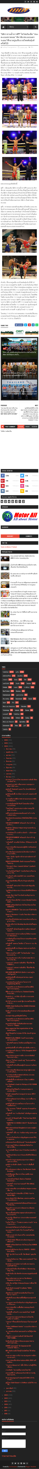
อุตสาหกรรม (19, 695)
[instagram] (34, 1)
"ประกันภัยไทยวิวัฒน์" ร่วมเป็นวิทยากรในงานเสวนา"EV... (21, 872)
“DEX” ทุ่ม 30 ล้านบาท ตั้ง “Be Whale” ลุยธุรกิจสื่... (21, 1255)
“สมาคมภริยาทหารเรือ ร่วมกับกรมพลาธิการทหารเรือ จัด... (20, 959)
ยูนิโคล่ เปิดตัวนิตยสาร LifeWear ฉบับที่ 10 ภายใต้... (21, 1383)
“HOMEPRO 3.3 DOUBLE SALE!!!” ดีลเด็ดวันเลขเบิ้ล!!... (21, 1124)
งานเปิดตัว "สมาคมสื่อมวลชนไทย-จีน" (18, 1370)
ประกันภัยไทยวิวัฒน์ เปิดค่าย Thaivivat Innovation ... (18, 1180)
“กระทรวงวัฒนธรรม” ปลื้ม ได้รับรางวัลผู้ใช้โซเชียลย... (21, 1366)
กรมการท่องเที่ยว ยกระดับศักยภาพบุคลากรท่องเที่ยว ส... (21, 1189)
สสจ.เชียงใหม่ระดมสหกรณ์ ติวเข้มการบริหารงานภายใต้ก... (21, 853)
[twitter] (28, 1)
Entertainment (6, 695)
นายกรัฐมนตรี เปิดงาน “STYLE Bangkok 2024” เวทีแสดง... (21, 1051)
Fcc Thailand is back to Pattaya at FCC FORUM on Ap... (21, 1085)
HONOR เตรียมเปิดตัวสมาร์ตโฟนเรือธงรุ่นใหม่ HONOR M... (21, 906)
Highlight (10, 536)
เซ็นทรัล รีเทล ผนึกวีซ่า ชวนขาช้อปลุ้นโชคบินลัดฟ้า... (21, 901)
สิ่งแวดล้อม (6, 699)
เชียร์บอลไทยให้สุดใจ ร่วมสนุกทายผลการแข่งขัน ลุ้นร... (19, 1090)
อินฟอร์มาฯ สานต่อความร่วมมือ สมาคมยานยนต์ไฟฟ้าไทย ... (20, 1265)
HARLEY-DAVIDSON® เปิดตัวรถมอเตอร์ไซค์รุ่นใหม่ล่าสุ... (20, 862)
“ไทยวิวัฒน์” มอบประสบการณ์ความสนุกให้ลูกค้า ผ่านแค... (20, 809)
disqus (27, 426)
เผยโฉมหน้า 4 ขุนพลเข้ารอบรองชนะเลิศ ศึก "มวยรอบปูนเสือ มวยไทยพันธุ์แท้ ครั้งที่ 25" (19, 374)
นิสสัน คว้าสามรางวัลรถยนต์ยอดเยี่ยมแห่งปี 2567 (20, 1012)
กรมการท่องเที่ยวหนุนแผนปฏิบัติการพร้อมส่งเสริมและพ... (21, 848)
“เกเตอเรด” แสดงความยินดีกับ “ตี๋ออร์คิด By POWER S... (20, 963)
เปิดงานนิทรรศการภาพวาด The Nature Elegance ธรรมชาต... (19, 1279)
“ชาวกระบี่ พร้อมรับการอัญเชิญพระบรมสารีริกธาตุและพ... (21, 1138)
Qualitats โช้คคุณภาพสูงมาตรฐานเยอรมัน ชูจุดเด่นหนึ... (20, 828)
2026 (6, 740)
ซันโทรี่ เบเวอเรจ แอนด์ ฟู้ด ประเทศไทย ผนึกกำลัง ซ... (20, 1002)
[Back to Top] (27, 1463)
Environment (6, 725)
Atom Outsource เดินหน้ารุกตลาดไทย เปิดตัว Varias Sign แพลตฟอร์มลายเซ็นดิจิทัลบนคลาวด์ (24, 641)
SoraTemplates (13, 1466)
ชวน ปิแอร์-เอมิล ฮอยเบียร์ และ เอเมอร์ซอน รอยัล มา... (20, 877)
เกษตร (15, 687)
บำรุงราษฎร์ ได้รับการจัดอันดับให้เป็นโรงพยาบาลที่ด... (19, 1146)
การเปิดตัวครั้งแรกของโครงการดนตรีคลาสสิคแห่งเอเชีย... (21, 939)
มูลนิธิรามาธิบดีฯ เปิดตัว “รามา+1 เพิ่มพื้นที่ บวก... (20, 1165)
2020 (6, 1404)
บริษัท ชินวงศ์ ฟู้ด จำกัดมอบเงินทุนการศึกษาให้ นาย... (21, 1284)
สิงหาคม (9, 761)
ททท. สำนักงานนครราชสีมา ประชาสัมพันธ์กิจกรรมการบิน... (20, 1056)
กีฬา (32, 47)
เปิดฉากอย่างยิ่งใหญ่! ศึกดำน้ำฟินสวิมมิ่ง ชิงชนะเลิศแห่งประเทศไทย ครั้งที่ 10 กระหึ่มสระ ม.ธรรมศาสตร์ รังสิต (20, 393)
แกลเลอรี (5, 714)
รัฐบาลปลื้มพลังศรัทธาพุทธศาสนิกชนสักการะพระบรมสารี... (21, 1213)
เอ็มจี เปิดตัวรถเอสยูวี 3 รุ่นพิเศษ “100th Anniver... (19, 1289)
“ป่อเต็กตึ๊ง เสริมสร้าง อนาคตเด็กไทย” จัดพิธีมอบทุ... (20, 1313)
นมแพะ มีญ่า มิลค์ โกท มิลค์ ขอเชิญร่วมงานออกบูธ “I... (20, 896)
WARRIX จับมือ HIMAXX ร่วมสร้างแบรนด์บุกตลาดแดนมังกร (19, 1039)
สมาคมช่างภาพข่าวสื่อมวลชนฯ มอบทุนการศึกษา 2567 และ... (20, 785)
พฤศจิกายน (10, 752)
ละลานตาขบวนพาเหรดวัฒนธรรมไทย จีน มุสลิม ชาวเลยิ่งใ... (19, 1318)
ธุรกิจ (17, 672)
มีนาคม (8, 776)
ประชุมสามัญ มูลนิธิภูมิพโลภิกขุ (16, 1015)
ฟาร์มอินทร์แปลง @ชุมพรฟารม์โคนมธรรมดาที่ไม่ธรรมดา (22, 631)
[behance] (37, 1)
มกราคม (9, 1391)
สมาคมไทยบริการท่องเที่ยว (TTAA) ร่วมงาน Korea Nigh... (20, 1194)
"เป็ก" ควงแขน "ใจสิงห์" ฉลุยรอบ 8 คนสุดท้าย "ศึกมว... (21, 1109)
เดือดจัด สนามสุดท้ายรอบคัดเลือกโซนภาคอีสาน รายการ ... (20, 1294)
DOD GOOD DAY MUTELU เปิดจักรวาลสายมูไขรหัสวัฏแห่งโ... (20, 973)
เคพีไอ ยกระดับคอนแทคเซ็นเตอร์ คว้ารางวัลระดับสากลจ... (20, 814)
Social (30, 699)
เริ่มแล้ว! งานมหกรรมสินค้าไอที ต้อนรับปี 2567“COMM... (19, 1337)
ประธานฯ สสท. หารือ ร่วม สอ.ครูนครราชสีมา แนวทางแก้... (21, 1356)
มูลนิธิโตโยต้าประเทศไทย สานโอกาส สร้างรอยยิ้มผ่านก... (20, 1104)
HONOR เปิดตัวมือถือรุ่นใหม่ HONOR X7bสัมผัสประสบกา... (20, 1007)
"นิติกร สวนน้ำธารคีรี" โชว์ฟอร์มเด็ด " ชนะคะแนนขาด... (20, 954)
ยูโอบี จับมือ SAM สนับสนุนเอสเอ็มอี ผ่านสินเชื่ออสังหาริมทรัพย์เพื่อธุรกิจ (23, 566)
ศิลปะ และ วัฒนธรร (8, 722)
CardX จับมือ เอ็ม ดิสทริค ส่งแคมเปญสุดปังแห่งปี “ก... (21, 1274)
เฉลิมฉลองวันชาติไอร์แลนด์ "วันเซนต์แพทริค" (21, 1142)
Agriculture (22, 722)
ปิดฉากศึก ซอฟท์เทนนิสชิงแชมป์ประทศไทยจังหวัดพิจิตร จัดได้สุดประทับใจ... (19, 353)
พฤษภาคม (9, 770)
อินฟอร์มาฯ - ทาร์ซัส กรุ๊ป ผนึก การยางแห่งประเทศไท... (20, 997)
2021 (6, 1401)
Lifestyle (5, 687)
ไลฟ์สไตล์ (5, 672)
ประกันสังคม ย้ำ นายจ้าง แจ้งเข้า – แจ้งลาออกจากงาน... (21, 833)
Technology (6, 710)
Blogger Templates (31, 1466)
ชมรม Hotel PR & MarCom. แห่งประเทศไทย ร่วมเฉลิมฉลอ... (20, 1199)
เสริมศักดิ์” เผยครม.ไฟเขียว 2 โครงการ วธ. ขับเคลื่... (21, 944)
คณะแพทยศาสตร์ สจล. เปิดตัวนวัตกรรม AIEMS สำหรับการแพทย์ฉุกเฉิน (23, 557)
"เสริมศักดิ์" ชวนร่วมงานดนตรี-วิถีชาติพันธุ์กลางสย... (20, 1184)
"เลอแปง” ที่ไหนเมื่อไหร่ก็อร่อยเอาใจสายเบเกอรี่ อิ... (21, 1322)
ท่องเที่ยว (20, 676)
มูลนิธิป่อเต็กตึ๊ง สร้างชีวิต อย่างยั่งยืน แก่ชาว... (21, 1047)
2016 (6, 1413)
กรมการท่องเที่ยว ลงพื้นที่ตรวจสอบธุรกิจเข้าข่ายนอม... (20, 1308)
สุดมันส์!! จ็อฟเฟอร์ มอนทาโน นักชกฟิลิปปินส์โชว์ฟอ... (21, 790)
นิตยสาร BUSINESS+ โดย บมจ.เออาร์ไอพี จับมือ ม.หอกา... (21, 910)
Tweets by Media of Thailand (9, 547)
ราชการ (5, 679)
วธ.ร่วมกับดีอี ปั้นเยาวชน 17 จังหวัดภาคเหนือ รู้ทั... (21, 1151)
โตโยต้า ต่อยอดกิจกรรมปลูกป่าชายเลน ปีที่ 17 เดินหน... (21, 1095)
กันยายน (9, 758)
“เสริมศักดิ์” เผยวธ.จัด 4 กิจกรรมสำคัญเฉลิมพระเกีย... (20, 886)
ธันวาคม (9, 749)
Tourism (29, 683)
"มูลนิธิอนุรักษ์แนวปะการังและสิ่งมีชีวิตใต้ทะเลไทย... (21, 891)
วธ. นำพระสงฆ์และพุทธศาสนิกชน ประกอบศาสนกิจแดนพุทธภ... (20, 1075)
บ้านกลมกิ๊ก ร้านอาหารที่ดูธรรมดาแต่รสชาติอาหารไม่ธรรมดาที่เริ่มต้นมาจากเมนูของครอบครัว (24, 584)
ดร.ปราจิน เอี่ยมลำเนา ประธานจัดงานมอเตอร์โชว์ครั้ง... (21, 1218)
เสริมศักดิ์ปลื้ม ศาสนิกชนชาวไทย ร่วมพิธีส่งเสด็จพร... (20, 1080)
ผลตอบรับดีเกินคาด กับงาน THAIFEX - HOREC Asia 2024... (20, 1250)
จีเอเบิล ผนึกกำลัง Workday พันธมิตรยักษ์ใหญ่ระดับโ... (21, 925)
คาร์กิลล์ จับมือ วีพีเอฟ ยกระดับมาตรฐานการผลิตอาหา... (20, 1241)
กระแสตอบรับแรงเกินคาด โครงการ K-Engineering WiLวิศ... (18, 983)
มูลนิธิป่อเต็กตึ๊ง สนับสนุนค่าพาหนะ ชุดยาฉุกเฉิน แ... (19, 978)
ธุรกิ (25, 725)
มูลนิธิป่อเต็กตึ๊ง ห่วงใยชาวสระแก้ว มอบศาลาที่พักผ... (21, 795)
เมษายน (9, 773)
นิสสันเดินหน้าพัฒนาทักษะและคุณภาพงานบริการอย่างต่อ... (20, 1342)
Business (18, 691)
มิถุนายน (9, 767)
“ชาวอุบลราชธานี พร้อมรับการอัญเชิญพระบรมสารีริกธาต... (21, 1303)
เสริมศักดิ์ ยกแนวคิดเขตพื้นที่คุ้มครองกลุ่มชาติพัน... (21, 1298)
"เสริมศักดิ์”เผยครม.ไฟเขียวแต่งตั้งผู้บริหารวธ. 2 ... (21, 1044)
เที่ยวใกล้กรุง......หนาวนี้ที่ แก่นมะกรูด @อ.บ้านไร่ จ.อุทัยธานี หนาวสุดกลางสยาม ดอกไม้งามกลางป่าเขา (23, 623)
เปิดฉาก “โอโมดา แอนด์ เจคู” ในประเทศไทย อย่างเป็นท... (20, 1061)
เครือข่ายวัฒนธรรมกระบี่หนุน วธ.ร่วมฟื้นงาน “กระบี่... (21, 1099)
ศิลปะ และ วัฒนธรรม (9, 706)
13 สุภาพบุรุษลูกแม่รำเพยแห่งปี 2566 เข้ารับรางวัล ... (20, 1379)
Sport (4, 702)
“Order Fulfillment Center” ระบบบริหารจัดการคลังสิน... (21, 1327)
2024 (6, 746)
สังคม (15, 679)
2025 (6, 743)
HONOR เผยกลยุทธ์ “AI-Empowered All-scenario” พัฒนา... (18, 1347)
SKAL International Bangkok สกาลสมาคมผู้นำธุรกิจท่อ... (21, 1128)
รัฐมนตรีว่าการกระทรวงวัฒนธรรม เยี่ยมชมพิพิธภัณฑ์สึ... (20, 1209)
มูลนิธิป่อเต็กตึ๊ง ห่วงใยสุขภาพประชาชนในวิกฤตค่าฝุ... (21, 949)
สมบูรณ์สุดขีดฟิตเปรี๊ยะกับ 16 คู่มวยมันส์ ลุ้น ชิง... (20, 881)
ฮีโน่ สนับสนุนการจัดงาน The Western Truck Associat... (20, 1170)
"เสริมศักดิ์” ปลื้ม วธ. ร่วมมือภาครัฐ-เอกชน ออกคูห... (21, 1133)
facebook (34, 426)
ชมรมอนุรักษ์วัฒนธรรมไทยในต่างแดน (18, 1227)
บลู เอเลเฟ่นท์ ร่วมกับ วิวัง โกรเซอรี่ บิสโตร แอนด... (20, 1231)
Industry (17, 710)
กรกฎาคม (9, 764)
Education (23, 706)
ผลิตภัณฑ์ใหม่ (7, 676)
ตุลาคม (8, 755)
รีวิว (13, 702)
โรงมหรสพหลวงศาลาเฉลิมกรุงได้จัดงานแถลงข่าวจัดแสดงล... (21, 935)
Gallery (27, 718)
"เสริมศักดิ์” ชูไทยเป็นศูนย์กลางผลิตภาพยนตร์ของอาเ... (21, 930)
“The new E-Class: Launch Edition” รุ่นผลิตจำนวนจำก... (21, 867)
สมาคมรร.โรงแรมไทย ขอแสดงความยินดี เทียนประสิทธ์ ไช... (21, 780)
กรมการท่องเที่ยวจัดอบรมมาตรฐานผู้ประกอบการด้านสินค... (20, 1071)
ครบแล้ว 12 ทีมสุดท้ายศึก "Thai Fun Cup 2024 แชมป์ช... (21, 1119)
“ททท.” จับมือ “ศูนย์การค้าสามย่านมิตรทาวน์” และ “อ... (21, 857)
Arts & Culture (6, 718)
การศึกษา (27, 687)
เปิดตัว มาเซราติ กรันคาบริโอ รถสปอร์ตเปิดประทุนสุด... (20, 1236)
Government (19, 699)
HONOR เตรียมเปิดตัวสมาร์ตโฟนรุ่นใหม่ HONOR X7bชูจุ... (21, 1245)
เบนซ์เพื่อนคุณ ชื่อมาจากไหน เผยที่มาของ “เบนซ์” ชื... (19, 1175)
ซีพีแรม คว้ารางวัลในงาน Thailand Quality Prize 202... (20, 992)
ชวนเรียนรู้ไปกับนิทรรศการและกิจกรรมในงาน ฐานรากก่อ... (21, 920)
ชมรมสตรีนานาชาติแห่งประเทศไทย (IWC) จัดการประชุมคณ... (20, 988)
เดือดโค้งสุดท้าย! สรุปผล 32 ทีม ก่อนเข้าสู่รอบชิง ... (21, 1034)
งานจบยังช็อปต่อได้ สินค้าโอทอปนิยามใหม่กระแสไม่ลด (20, 804)
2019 (6, 1407)
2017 (6, 1410)
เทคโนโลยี (6, 683)
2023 (6, 1395)
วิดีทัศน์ (18, 718)
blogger (20, 426)
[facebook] (25, 1)
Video (16, 725)
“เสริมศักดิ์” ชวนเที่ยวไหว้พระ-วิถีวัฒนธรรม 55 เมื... (21, 843)
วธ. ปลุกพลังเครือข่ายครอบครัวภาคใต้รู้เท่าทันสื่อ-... (21, 1332)
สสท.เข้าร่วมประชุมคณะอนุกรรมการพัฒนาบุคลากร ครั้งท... (20, 1160)
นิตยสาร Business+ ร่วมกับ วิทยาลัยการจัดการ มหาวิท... (21, 915)
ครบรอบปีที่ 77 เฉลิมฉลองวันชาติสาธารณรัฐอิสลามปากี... (20, 1374)
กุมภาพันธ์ (9, 1388)
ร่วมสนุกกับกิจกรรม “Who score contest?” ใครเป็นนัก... (21, 1260)
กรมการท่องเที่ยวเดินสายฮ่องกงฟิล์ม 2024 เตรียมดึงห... (21, 1361)
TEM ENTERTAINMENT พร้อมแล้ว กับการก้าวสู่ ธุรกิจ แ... (20, 824)
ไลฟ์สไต (5, 729)
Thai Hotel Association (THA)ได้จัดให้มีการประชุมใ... (21, 819)
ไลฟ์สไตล (16, 714)
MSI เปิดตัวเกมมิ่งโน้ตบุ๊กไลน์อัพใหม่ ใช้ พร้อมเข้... (20, 1351)
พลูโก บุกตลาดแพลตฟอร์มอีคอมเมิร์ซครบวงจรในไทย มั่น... (21, 1204)
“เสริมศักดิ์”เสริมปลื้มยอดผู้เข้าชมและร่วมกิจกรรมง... (21, 1066)
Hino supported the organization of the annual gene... (19, 1029)
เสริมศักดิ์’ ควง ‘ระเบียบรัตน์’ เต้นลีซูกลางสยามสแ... (21, 1114)
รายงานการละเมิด (9, 1455)
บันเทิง (18, 683)
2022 (6, 1398)
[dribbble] (31, 1)
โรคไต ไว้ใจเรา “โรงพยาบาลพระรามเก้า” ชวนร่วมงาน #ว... (21, 1223)
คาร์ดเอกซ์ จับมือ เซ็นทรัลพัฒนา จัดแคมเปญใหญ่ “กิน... (20, 1269)
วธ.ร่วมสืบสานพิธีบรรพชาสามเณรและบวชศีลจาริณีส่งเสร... (21, 799)
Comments (29, 536)
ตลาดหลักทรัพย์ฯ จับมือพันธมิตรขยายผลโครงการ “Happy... (19, 1024)
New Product (6, 691)
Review (27, 710)
